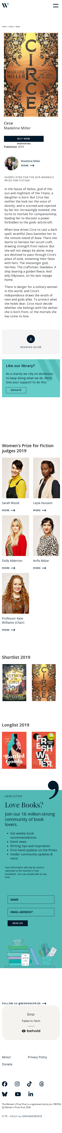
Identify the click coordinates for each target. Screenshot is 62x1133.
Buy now (23, 138)
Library (11, 26)
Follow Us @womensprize (21, 1003)
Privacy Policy (37, 1057)
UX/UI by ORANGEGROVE (26, 1116)
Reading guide (30, 347)
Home (4, 26)
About (6, 1057)
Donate (16, 390)
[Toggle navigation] (55, 5)
